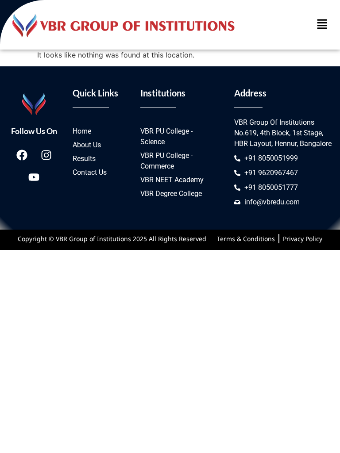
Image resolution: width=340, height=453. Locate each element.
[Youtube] (34, 177)
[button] (322, 24)
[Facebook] (22, 155)
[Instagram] (46, 155)
